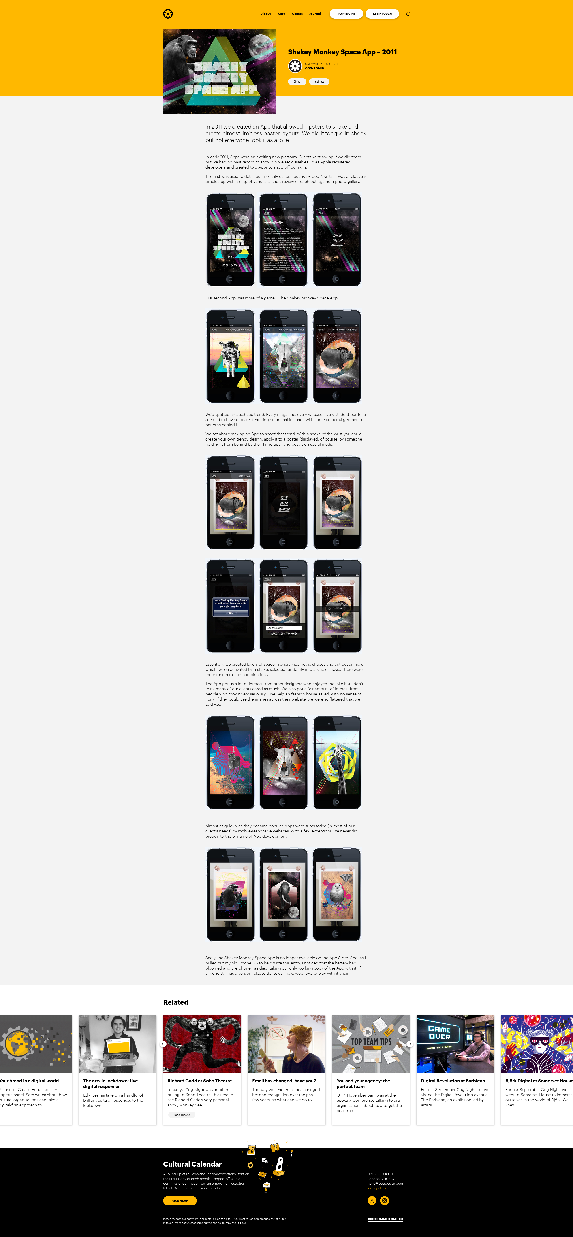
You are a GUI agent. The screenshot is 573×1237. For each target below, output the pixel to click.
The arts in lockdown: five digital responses (110, 1083)
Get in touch (382, 13)
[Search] (408, 14)
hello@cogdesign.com (386, 1183)
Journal (315, 13)
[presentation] (163, 1044)
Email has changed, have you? (284, 1080)
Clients (297, 13)
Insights (319, 81)
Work (281, 13)
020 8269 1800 (380, 1174)
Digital (297, 81)
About (266, 13)
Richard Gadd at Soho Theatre (200, 1080)
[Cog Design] (168, 17)
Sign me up (180, 1200)
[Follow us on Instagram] (384, 1200)
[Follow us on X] (372, 1200)
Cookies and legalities (385, 1218)
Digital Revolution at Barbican (453, 1080)
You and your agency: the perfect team (363, 1083)
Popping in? (346, 13)
